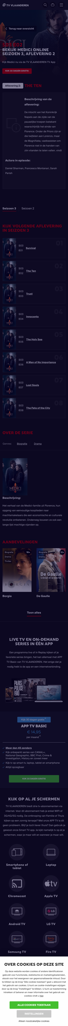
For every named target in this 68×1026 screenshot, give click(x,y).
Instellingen (34, 1013)
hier (41, 996)
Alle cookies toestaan (34, 1004)
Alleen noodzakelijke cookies (34, 1021)
